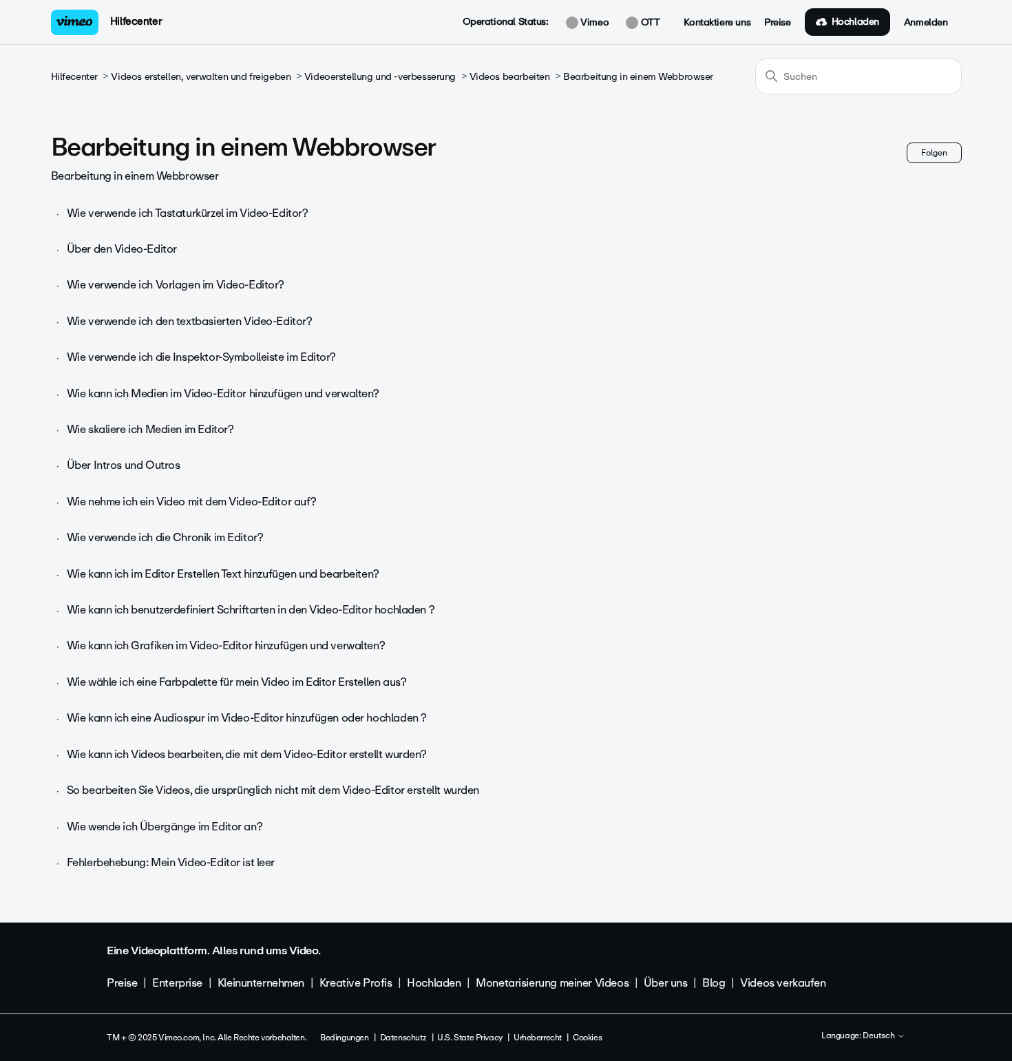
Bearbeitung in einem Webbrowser (638, 77)
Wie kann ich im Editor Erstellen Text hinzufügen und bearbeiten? (223, 574)
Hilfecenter (136, 21)
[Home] (75, 22)
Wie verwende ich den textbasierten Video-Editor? (190, 321)
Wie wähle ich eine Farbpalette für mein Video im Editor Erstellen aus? (237, 682)
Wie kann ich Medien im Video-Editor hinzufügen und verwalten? (223, 393)
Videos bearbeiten (510, 77)
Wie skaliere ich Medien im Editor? (150, 429)
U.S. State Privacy (469, 1037)
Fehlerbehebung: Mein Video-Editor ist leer (171, 862)
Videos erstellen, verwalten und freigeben (201, 77)
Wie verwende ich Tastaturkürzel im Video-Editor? (187, 213)
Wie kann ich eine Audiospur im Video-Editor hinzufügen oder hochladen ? (247, 717)
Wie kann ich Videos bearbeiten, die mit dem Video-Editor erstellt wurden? (247, 754)
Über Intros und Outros (123, 465)
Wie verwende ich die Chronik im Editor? (165, 537)
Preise (777, 23)
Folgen (934, 153)
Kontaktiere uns (717, 23)
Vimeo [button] (593, 23)
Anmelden (926, 23)
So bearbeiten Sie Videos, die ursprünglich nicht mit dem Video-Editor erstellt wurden (273, 790)
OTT (649, 23)
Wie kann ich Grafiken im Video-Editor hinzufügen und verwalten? (226, 645)
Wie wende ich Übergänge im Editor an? (164, 826)
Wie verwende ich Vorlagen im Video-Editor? (175, 284)
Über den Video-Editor (122, 249)
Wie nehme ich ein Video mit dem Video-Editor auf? (191, 501)
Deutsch (880, 1036)
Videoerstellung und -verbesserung (380, 77)
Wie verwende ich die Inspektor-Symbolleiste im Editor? (201, 357)
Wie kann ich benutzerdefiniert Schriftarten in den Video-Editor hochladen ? (251, 609)
